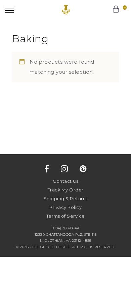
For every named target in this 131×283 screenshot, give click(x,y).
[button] (9, 10)
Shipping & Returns (66, 198)
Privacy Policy (65, 207)
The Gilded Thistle (65, 9)
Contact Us (65, 181)
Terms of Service (65, 216)
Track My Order (66, 189)
